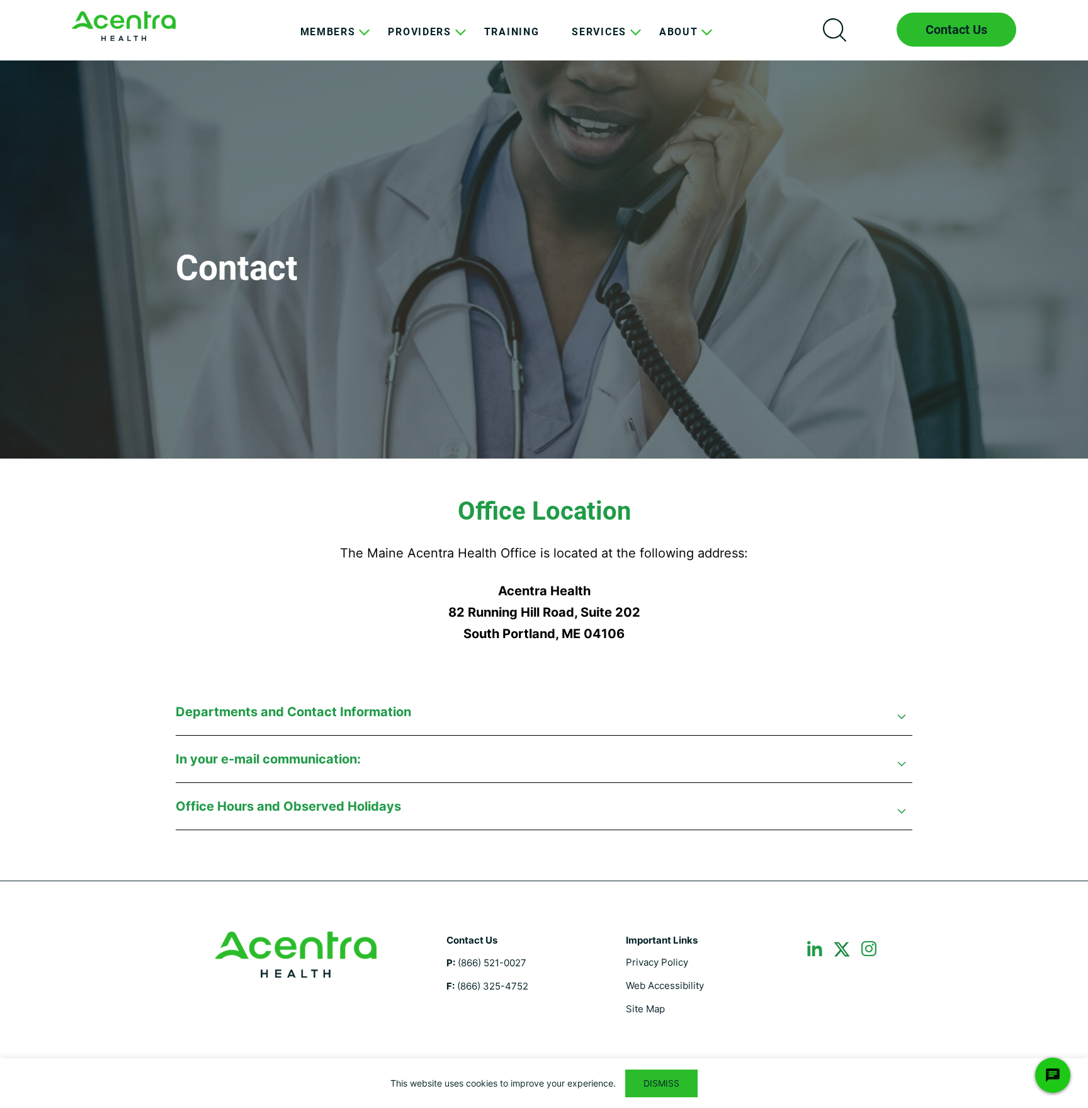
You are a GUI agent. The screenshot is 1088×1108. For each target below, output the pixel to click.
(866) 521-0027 (492, 963)
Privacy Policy (657, 962)
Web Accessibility (665, 985)
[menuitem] (328, 42)
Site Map (645, 1009)
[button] (544, 718)
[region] (544, 1083)
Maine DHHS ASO (124, 26)
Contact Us (956, 29)
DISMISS (661, 1083)
